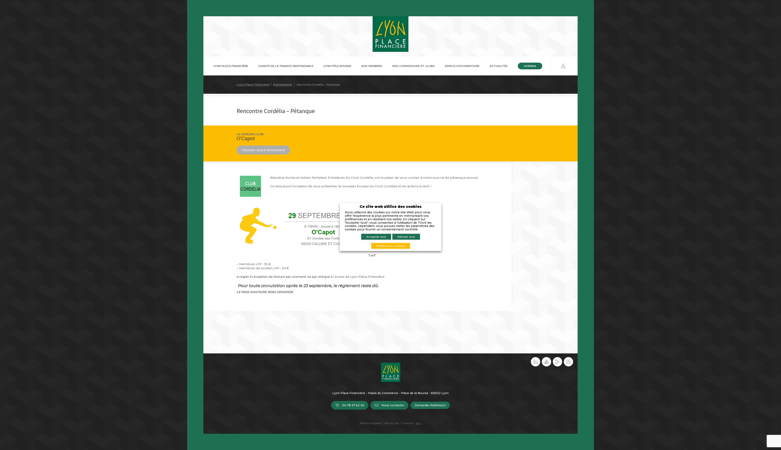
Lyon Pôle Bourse (337, 66)
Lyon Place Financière (230, 66)
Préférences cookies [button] (390, 245)
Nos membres (371, 66)
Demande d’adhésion (430, 405)
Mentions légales (370, 423)
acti (418, 423)
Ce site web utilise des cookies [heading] (391, 206)
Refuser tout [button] (406, 236)
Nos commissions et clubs (413, 66)
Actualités (499, 66)
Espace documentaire (462, 66)
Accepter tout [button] (376, 236)
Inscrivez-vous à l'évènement (263, 150)
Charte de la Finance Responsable (285, 66)
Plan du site (391, 423)
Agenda (530, 66)
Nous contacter (393, 405)
